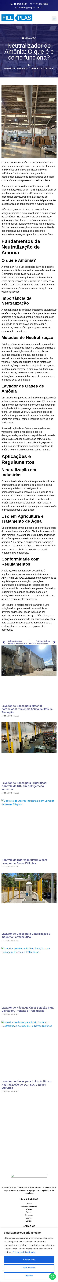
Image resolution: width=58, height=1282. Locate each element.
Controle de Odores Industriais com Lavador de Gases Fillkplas (24, 862)
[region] (29, 1255)
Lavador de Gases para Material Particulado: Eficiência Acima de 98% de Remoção (27, 709)
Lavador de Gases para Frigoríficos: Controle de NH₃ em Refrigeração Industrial (24, 786)
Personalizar (29, 1267)
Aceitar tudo (29, 1259)
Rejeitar (29, 1275)
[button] (54, 18)
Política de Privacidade (23, 1252)
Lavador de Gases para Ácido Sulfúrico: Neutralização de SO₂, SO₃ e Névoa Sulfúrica (26, 1084)
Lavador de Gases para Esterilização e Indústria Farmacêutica (25, 935)
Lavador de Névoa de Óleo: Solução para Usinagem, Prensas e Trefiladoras (27, 1009)
